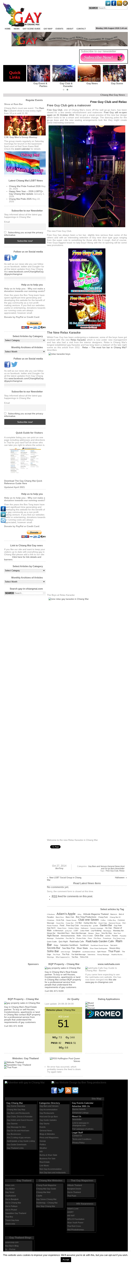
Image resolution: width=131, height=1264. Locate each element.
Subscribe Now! (98, 57)
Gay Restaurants (47, 1113)
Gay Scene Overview (16, 1106)
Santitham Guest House (99, 945)
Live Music (44, 1165)
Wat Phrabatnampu (75, 1230)
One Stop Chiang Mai (45, 1206)
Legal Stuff (77, 1132)
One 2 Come (88, 936)
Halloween (85, 928)
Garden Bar (106, 925)
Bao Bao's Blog (12, 1246)
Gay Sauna (44, 1123)
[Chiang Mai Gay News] (25, 1082)
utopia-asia (10, 1224)
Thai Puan (114, 951)
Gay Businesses (14, 1134)
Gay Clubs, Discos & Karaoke (19, 1116)
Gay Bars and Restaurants (18, 1113)
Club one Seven (88, 919)
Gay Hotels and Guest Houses (20, 1120)
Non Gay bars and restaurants (53, 1172)
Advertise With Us (81, 1106)
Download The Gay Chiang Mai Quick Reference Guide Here (23, 482)
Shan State (82, 948)
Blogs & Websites (47, 1134)
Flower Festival (52, 925)
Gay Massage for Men (16, 1127)
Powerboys (107, 938)
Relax (121, 871)
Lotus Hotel (84, 931)
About (69, 29)
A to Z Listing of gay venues (19, 1137)
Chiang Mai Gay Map (16, 1110)
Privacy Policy (78, 1143)
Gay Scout (9, 1192)
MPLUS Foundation (75, 1219)
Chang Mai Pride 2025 (20, 199)
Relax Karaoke (78, 339)
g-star (95, 925)
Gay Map (48, 29)
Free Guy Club (54, 110)
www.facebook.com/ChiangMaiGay (26, 271)
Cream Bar (60, 923)
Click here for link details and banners (22, 558)
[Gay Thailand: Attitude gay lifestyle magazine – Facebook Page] (14, 1062)
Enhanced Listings (80, 1113)
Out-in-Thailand (74, 1192)
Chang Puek (103, 917)
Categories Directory (49, 1103)
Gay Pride (118, 925)
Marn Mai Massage (78, 933)
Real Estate (45, 1162)
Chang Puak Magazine (46, 1185)
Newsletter (119, 868)
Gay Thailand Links (15, 1148)
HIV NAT (71, 1216)
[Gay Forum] (17, 1065)
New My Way (106, 933)
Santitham (84, 945)
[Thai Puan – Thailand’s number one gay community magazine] (10, 1067)
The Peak (56, 954)
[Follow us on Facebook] (7, 260)
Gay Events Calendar (82, 1103)
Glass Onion (61, 928)
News (16, 29)
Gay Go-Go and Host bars (18, 1130)
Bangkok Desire (74, 1189)
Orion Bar (99, 935)
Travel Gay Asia (12, 1220)
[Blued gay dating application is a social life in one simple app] (89, 1003)
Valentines (91, 954)
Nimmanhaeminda (68, 936)
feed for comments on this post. (72, 896)
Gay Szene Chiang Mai (46, 1199)
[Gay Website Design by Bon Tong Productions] (75, 1082)
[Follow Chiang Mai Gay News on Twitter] (14, 260)
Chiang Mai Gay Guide (46, 1189)
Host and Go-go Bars (112, 867)
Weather (43, 1148)
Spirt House (101, 952)
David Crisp (103, 923)
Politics (43, 1144)
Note (79, 936)
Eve (124, 923)
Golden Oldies (73, 928)
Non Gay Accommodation (51, 1169)
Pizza (90, 938)
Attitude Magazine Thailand (95, 914)
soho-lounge (65, 952)
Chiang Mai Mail (43, 1192)
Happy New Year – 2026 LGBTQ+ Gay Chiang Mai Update (26, 192)
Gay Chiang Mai (14, 1103)
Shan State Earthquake (98, 948)
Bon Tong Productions (86, 917)
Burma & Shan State (48, 1155)
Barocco (113, 914)
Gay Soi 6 (51, 928)
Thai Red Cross (74, 1226)
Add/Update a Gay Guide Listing (21, 1141)
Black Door (60, 917)
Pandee (115, 936)
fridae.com (9, 1185)
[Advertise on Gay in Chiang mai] (70, 45)
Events (59, 29)
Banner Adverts (79, 1109)
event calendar (22, 149)
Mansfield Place (63, 933)
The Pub (65, 954)
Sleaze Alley (114, 948)
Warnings (50, 957)
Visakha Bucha (116, 954)
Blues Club (70, 917)
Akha (79, 914)
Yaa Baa (75, 957)
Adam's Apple (66, 913)
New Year (117, 933)
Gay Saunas (12, 1123)
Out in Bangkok (12, 1199)
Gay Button (10, 1189)
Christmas (50, 920)
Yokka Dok (84, 957)
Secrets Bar (53, 948)
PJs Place (97, 938)
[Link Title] (3, 510)
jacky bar (68, 931)
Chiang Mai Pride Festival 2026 (25, 186)
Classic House (71, 920)
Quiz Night (63, 941)
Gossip (43, 1141)
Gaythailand (10, 1196)
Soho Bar (53, 951)
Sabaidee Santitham (69, 945)
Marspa (91, 933)
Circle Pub (60, 920)
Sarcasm (113, 945)
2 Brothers (51, 914)
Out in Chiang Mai (13, 1203)
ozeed (107, 936)
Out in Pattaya (11, 1206)
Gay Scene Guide (31, 29)
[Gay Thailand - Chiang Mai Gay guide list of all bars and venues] (25, 464)
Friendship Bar (86, 925)
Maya (98, 933)
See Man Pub (68, 948)
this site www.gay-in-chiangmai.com (100, 980)
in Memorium (58, 931)
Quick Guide (52, 942)
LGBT (76, 931)
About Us (76, 1116)
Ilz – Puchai (10, 1249)
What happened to (63, 957)
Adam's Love (72, 1209)
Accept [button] (66, 1259)
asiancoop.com (12, 1242)
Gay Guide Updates (48, 1120)
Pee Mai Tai (70, 938)
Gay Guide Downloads (17, 1144)
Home (8, 29)
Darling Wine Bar (90, 923)
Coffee (103, 920)
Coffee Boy (112, 920)
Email (7, 222)
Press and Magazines (49, 1137)
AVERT (70, 1212)
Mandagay (107, 931)
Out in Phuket (11, 1210)
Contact (81, 29)
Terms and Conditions (81, 1139)
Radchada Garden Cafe (100, 941)
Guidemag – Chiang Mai (47, 1203)
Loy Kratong (96, 931)
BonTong (59, 868)
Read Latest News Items (87, 883)
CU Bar (78, 923)
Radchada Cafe (77, 941)
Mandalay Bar (118, 931)
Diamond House (115, 923)
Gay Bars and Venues (97, 866)
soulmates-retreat (88, 952)
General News (114, 866)
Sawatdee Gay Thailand (15, 1213)
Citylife (39, 1196)
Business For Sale (47, 1158)
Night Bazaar (53, 935)
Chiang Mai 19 (115, 917)
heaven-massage (96, 928)
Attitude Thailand (74, 1185)
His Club (108, 928)
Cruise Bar (69, 923)
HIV (41, 1151)
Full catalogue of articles (82, 1129)
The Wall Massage (78, 954)
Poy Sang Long (119, 938)
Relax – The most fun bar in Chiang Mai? (104, 347)
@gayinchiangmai (13, 274)
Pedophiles (60, 938)
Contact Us (77, 1136)
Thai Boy (9, 1217)
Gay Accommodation (49, 1110)
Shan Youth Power (75, 1223)
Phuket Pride (81, 938)
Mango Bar (51, 933)
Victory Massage (103, 954)
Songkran (76, 951)
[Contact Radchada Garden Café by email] (75, 1090)
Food (62, 925)
